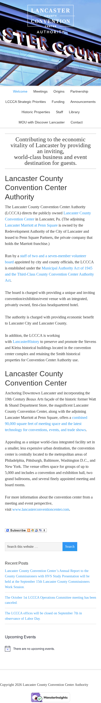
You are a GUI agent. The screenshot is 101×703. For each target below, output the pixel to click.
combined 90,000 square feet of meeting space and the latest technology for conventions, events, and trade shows (46, 423)
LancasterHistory (26, 341)
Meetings (39, 91)
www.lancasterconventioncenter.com (40, 509)
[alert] (50, 649)
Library (73, 112)
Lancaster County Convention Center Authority (50, 24)
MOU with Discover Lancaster (42, 122)
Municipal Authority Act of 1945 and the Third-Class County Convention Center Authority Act (49, 274)
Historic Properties (34, 112)
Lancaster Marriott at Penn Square (31, 225)
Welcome (20, 91)
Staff (59, 112)
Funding (58, 102)
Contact (75, 122)
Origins (58, 91)
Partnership (79, 91)
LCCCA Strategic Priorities (25, 102)
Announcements (82, 102)
